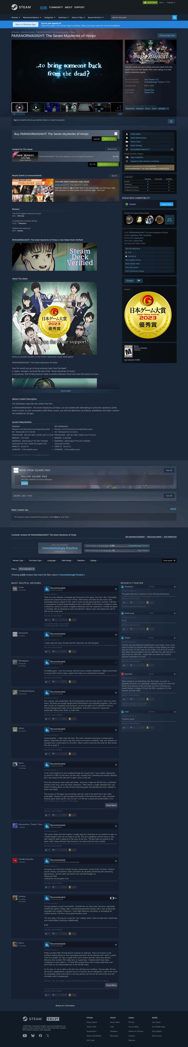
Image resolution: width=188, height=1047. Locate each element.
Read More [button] (111, 805)
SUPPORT (79, 7)
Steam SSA (91, 1027)
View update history (133, 260)
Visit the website (132, 249)
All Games (15, 32)
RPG (140, 235)
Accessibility (134, 1027)
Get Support (157, 1031)
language (170, 2)
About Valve (115, 1022)
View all (173, 509)
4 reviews (22, 862)
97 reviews (22, 590)
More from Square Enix (35, 470)
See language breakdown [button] (135, 537)
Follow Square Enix (34, 476)
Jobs (112, 1027)
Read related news (132, 264)
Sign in (16, 120)
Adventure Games (28, 32)
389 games (22, 663)
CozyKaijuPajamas (27, 691)
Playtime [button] (80, 560)
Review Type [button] (18, 560)
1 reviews (22, 827)
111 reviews (22, 694)
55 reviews (22, 731)
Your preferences (170, 537)
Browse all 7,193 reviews (65, 1006)
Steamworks (91, 1031)
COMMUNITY (56, 7)
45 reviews (22, 901)
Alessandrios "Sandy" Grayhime (31, 824)
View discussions (131, 267)
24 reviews (22, 768)
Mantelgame (24, 661)
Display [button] (93, 560)
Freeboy (22, 896)
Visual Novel (130, 108)
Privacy (132, 1022)
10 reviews (22, 666)
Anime (154, 108)
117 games (22, 766)
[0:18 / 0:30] (67, 71)
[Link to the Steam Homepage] (21, 9)
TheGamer (22, 223)
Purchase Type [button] (35, 560)
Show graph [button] (167, 561)
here (56, 517)
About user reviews (154, 537)
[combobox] (141, 17)
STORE (43, 7)
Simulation (161, 108)
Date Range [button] (66, 560)
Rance (21, 943)
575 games (22, 899)
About (68, 7)
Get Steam (156, 1022)
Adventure (139, 108)
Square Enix (149, 90)
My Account (157, 1036)
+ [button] (167, 108)
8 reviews (22, 636)
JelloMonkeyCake (26, 859)
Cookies (132, 1036)
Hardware (114, 1031)
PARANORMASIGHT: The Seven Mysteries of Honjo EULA (147, 169)
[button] (16, 17)
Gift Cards (91, 1040)
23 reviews (22, 946)
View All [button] (114, 176)
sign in (161, 2)
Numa (21, 763)
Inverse (20, 231)
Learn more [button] (166, 204)
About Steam (92, 1022)
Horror (147, 108)
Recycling (114, 1036)
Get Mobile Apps (158, 1027)
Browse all (112, 149)
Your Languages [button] (25, 569)
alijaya (21, 728)
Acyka (21, 587)
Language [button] (51, 560)
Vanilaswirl (23, 633)
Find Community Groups (134, 271)
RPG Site (20, 216)
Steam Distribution (94, 1036)
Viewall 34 (169, 220)
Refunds (132, 1040)
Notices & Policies (136, 1031)
